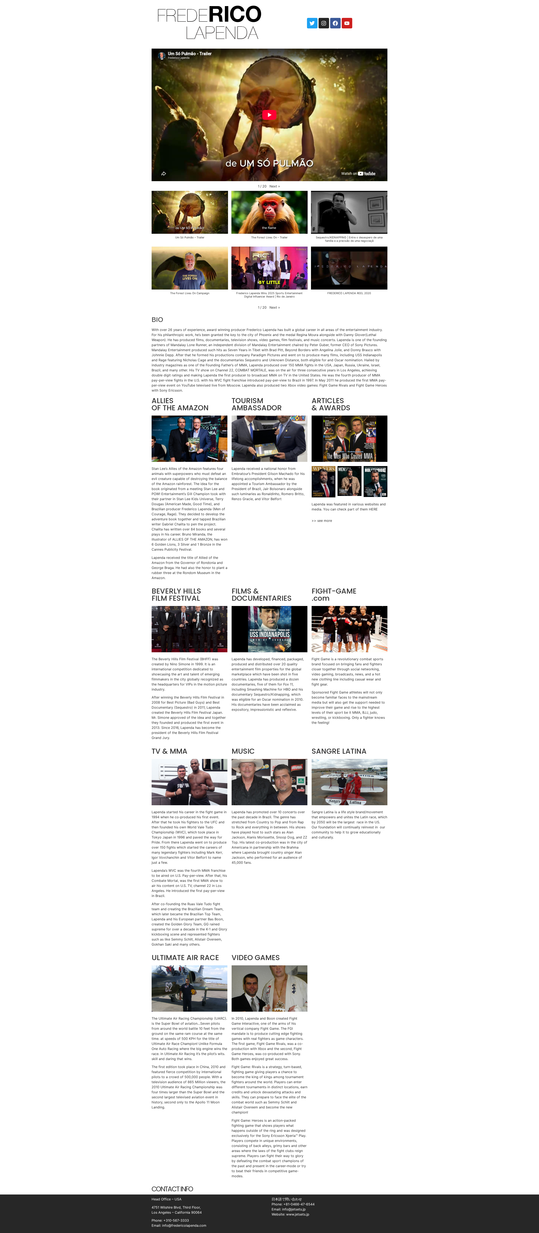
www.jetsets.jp (297, 1214)
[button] (274, 186)
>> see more (322, 520)
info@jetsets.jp (294, 1209)
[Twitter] (312, 23)
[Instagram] (324, 23)
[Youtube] (347, 23)
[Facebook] (335, 23)
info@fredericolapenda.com (184, 1225)
